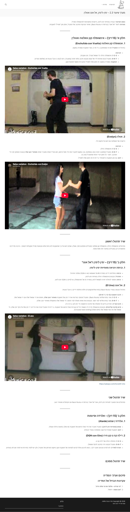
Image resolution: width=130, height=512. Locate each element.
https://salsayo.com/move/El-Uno (112, 384)
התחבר (60, 506)
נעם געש (115, 503)
